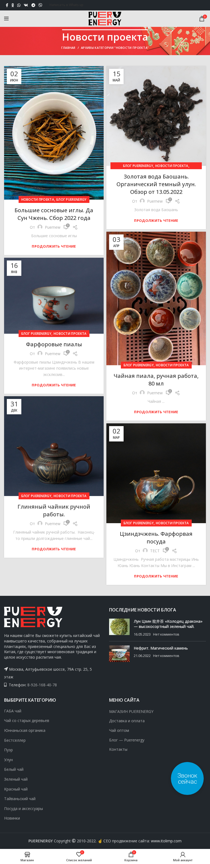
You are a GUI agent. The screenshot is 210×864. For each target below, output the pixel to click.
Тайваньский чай (20, 798)
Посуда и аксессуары (23, 808)
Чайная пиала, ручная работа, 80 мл (156, 379)
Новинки (12, 818)
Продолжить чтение (54, 246)
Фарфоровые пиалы (54, 344)
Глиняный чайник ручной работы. (54, 510)
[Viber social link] (40, 5)
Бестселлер (15, 740)
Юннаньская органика (24, 730)
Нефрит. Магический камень (161, 648)
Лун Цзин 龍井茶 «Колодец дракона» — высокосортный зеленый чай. (168, 624)
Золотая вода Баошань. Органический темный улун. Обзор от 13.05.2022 (156, 184)
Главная (68, 48)
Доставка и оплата (127, 720)
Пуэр (8, 749)
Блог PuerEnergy (71, 199)
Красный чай (16, 789)
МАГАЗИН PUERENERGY (131, 711)
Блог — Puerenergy (126, 740)
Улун (8, 759)
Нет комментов (166, 634)
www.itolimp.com (166, 840)
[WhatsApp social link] (19, 5)
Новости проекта (37, 199)
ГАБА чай (12, 710)
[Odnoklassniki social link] (13, 5)
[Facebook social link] (7, 5)
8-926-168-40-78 (42, 684)
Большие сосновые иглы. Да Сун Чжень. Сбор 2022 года (53, 214)
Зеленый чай (16, 779)
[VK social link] (26, 5)
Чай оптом (119, 730)
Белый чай (14, 769)
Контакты (118, 749)
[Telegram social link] (33, 5)
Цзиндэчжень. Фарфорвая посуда (156, 537)
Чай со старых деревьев (26, 720)
